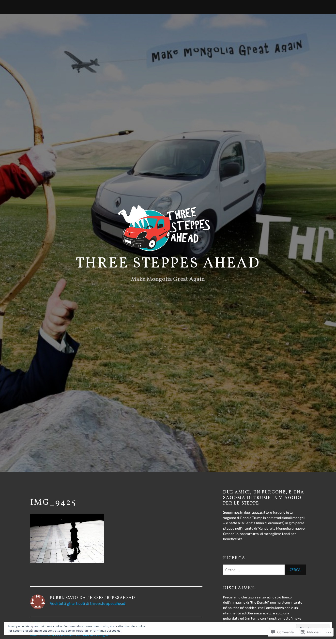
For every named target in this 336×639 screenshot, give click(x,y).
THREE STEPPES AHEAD (168, 263)
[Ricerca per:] (264, 570)
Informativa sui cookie (105, 630)
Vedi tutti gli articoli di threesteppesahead (87, 603)
